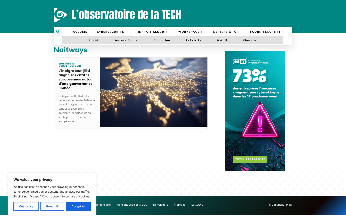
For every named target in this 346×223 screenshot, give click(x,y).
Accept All (78, 206)
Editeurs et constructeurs (70, 65)
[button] (58, 32)
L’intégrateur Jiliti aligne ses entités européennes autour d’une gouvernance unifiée (76, 79)
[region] (52, 194)
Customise (26, 206)
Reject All (52, 206)
